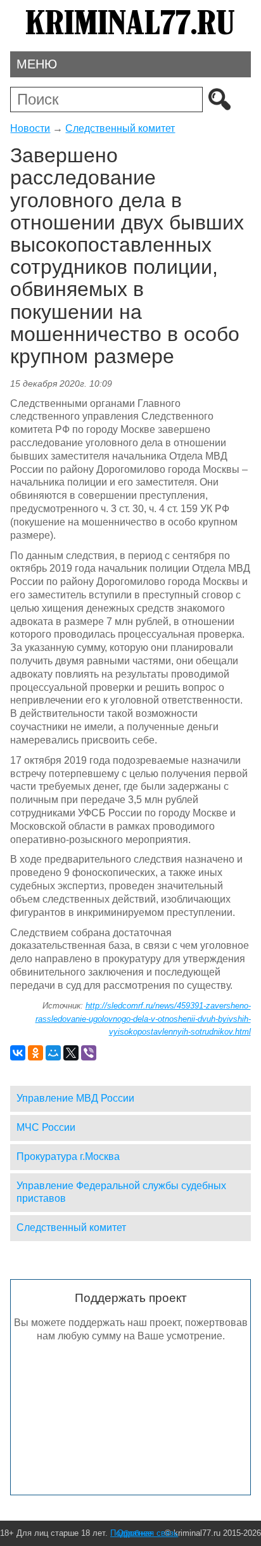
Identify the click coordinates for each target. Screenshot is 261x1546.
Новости (30, 128)
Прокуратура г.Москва (68, 1156)
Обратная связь (147, 1533)
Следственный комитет (120, 128)
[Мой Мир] (53, 1052)
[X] (71, 1052)
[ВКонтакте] (17, 1052)
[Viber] (88, 1052)
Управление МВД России (75, 1098)
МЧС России (45, 1127)
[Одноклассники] (35, 1052)
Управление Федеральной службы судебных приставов (121, 1192)
